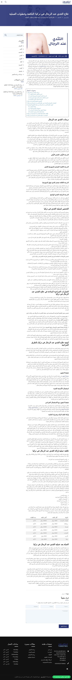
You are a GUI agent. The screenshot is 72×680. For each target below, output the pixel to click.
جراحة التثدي (43, 66)
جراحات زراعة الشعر (17, 74)
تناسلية (20, 71)
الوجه (21, 68)
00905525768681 (64, 663)
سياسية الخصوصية (47, 662)
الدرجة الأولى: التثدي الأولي (36, 94)
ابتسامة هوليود (31, 657)
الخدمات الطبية (48, 657)
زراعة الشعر (32, 649)
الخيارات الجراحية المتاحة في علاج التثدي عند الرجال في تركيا (42, 103)
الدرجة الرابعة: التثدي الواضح (36, 99)
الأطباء (50, 654)
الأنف (21, 49)
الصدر (20, 55)
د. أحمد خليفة (52, 56)
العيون (20, 58)
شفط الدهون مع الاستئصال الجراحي (38, 110)
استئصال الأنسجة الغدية (35, 108)
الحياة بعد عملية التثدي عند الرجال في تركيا (38, 115)
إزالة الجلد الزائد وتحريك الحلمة (37, 111)
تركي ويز (43, 677)
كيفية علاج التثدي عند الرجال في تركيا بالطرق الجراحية (40, 104)
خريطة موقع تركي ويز (46, 659)
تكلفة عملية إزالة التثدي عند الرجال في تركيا (38, 113)
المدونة (20, 65)
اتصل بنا (50, 652)
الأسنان (20, 46)
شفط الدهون (33, 106)
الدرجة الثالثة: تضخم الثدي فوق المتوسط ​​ (39, 97)
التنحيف (33, 56)
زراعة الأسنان (31, 654)
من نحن (50, 649)
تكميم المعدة (32, 652)
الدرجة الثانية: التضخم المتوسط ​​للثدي (38, 96)
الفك (21, 61)
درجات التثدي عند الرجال (33, 92)
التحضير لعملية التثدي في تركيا (35, 101)
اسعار (63, 594)
